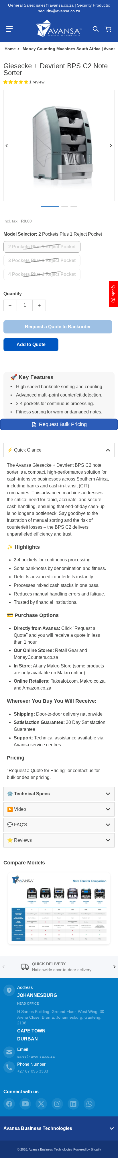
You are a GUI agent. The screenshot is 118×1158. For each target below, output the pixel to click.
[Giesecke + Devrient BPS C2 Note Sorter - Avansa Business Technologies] (50, 206)
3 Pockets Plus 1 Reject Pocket (42, 260)
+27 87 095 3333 (32, 1071)
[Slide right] (111, 146)
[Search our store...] (95, 29)
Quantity (12, 293)
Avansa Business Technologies (37, 1128)
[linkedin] (73, 1104)
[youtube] (25, 1104)
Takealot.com (64, 681)
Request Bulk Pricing (63, 424)
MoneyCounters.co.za (36, 657)
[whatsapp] (89, 1104)
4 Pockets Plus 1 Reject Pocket (42, 274)
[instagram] (57, 1104)
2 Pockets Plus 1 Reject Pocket (42, 246)
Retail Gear (66, 650)
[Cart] (109, 29)
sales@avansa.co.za (36, 1056)
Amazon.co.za (36, 688)
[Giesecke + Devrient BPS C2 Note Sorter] (73, 206)
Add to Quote (31, 344)
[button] (9, 29)
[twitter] (41, 1104)
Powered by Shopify (87, 1149)
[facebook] (9, 1104)
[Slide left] (7, 146)
